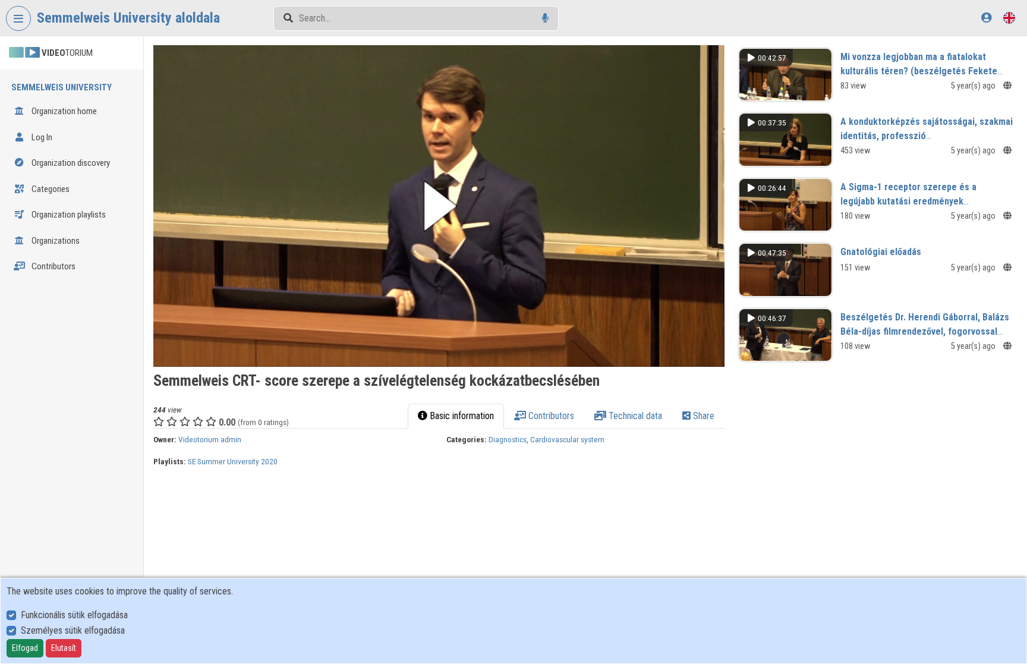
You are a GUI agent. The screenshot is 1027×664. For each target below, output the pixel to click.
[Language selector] (1009, 17)
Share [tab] (702, 415)
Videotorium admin (209, 439)
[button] (438, 206)
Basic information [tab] (460, 415)
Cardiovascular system (567, 439)
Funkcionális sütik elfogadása (74, 615)
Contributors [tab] (550, 415)
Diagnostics (508, 439)
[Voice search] (545, 18)
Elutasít (63, 648)
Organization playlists (68, 214)
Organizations (55, 240)
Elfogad (25, 648)
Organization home (63, 111)
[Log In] (986, 17)
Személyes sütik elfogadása (73, 630)
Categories (50, 189)
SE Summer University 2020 (233, 461)
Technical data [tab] (634, 415)
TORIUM (67, 53)
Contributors (52, 266)
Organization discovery (70, 163)
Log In (41, 137)
